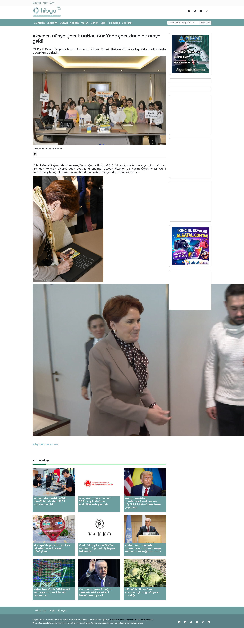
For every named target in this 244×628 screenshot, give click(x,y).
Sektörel (127, 23)
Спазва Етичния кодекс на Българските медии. (132, 619)
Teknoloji (114, 23)
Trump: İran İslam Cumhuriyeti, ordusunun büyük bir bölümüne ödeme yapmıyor (143, 503)
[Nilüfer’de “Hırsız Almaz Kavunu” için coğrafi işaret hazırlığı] (145, 573)
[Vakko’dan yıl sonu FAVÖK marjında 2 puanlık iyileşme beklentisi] (99, 529)
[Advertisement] (190, 114)
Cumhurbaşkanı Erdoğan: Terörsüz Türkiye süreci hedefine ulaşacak (96, 592)
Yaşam (74, 23)
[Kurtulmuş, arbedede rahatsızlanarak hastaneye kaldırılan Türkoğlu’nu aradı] (145, 529)
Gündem (39, 23)
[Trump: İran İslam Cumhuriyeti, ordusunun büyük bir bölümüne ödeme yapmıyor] (145, 482)
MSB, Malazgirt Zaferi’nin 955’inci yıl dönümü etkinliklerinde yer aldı (95, 501)
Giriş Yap (37, 2)
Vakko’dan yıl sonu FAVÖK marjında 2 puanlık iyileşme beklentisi (97, 548)
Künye (53, 2)
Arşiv (45, 2)
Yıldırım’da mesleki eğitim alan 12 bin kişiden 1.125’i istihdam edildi (50, 501)
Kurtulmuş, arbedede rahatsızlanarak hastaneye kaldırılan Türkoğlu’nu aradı (143, 548)
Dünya (64, 23)
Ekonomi (52, 23)
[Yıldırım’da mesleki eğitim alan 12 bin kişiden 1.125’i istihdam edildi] (54, 482)
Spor (103, 23)
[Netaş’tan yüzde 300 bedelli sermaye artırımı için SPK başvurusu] (54, 573)
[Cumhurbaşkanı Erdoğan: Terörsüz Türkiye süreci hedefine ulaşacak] (99, 573)
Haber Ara (205, 22)
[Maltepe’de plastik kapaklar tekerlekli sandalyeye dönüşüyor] (54, 529)
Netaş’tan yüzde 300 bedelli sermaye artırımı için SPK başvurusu (52, 592)
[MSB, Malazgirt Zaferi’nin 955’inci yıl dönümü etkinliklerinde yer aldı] (99, 482)
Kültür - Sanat (89, 23)
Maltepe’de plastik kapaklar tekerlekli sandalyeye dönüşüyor (52, 548)
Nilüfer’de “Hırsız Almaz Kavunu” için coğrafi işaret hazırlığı (142, 592)
